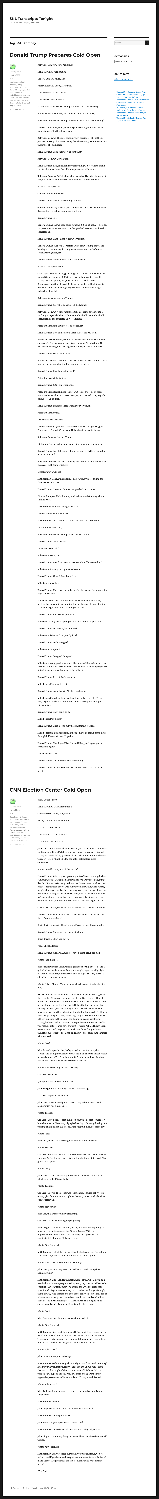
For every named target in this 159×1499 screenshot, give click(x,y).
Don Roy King (15, 72)
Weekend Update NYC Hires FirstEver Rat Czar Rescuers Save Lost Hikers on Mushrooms (133, 102)
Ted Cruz (23, 840)
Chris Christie (24, 820)
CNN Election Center (18, 822)
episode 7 (26, 90)
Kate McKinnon (23, 95)
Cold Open (23, 87)
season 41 (24, 838)
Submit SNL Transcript (123, 79)
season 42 (21, 105)
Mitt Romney (15, 838)
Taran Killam (15, 840)
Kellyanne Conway (17, 98)
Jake (18, 833)
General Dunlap (16, 92)
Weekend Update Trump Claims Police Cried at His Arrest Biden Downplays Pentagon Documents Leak (131, 94)
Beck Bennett (15, 817)
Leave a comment (17, 109)
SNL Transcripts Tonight (31, 19)
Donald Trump (15, 90)
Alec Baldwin (15, 82)
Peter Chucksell (23, 103)
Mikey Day (19, 100)
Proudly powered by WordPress (44, 1488)
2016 (11, 79)
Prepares (13, 105)
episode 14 (20, 830)
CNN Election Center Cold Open (50, 790)
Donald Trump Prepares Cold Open (55, 55)
